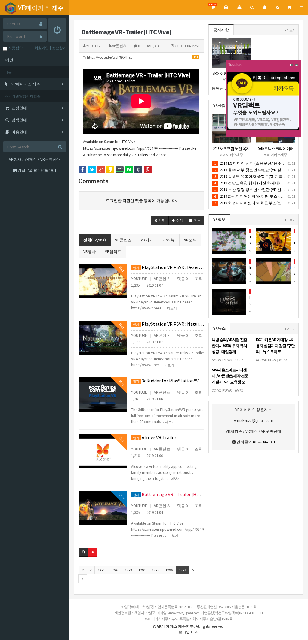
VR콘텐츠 (123, 239)
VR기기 (147, 239)
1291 (101, 570)
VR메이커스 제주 (40, 7)
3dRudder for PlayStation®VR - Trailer (168, 381)
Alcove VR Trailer (154, 437)
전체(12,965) (94, 239)
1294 (142, 570)
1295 (155, 570)
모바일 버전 (188, 632)
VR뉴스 (219, 328)
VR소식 (190, 239)
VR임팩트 (113, 251)
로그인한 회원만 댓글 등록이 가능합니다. (141, 200)
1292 (115, 570)
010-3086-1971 (45, 170)
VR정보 (219, 219)
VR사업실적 (223, 105)
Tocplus (235, 64)
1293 (128, 570)
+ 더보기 (290, 30)
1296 (169, 570)
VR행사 (89, 251)
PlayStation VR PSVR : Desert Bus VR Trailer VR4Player (168, 267)
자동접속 (15, 47)
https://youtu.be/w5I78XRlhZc (142, 57)
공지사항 (221, 29)
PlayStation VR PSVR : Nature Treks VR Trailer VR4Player (168, 324)
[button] (75, 7)
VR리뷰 (168, 239)
